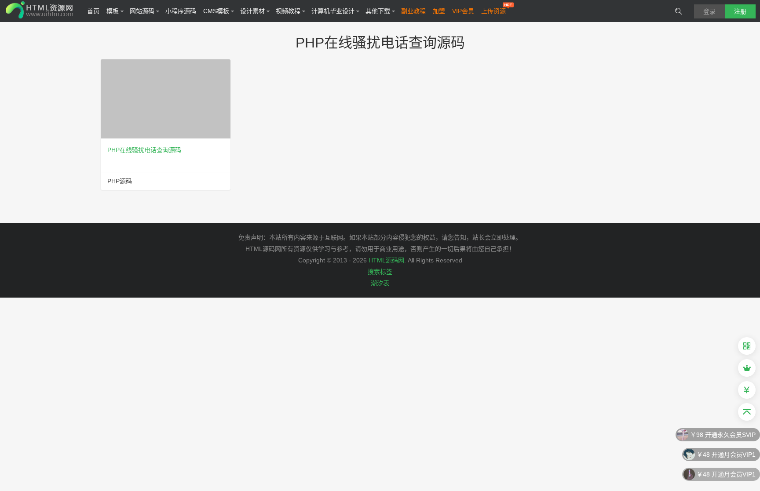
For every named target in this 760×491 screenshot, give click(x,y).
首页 (93, 11)
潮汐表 (380, 283)
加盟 (439, 11)
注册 (740, 11)
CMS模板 (216, 11)
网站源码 (142, 11)
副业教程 (413, 11)
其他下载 (377, 11)
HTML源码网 (386, 260)
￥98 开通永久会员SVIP (723, 433)
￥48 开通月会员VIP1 (726, 453)
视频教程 (288, 11)
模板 (112, 11)
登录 (709, 11)
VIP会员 (463, 11)
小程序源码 (180, 11)
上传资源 (493, 11)
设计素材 (252, 11)
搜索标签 (380, 271)
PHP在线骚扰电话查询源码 (144, 149)
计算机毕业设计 (332, 11)
